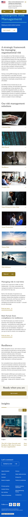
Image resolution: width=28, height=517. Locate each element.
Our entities (4, 492)
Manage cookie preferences (7, 513)
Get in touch (14, 393)
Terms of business (6, 495)
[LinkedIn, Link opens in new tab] (10, 504)
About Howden (5, 471)
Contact (3, 477)
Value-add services (20, 474)
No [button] (17, 11)
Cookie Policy (5, 489)
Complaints (18, 495)
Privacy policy (5, 486)
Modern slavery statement (19, 487)
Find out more (5, 308)
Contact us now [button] (7, 464)
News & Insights (5, 480)
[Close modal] (25, 2)
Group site (18, 477)
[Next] (25, 410)
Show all (6, 274)
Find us (17, 471)
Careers (3, 474)
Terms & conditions (20, 480)
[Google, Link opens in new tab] (18, 504)
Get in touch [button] (6, 30)
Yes (4, 11)
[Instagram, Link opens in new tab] (14, 504)
